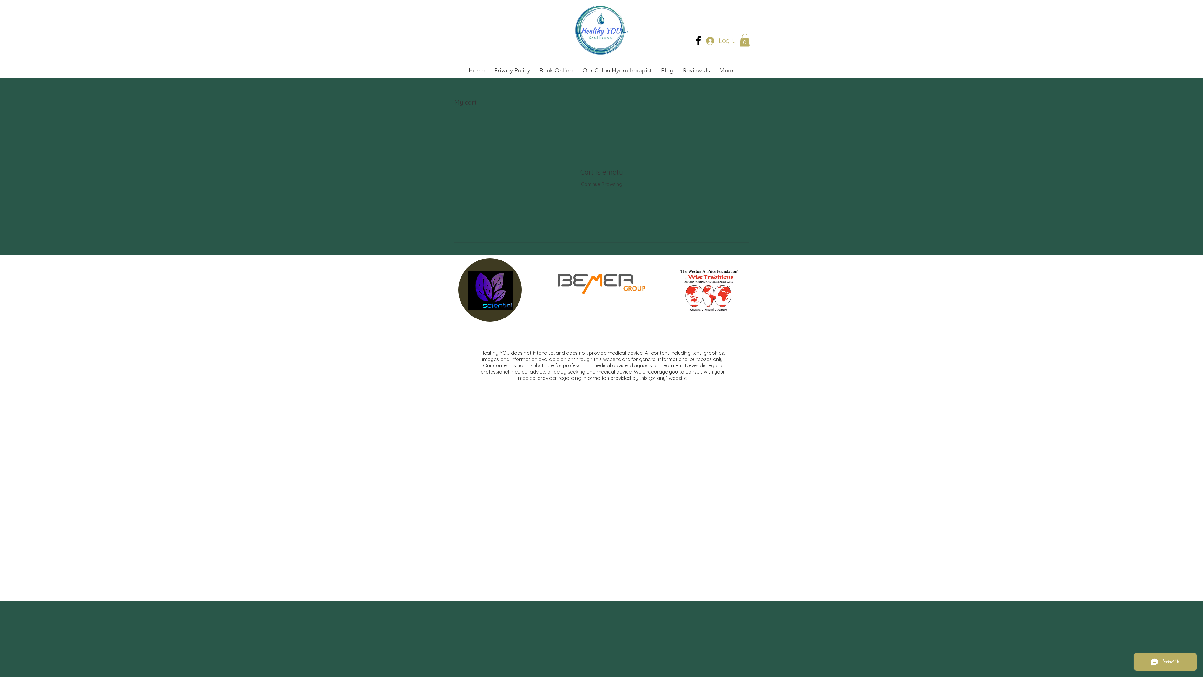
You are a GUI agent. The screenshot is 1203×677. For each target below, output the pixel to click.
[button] (744, 40)
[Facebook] (698, 40)
